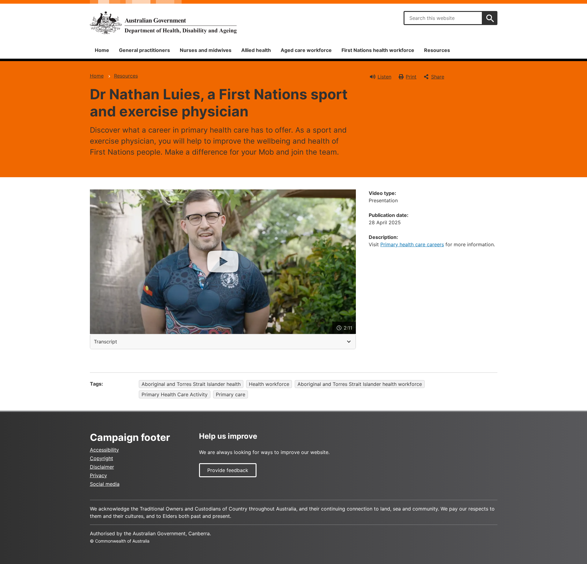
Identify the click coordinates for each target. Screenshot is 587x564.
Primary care (230, 394)
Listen (384, 77)
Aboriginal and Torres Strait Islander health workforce (359, 384)
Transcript (105, 342)
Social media (105, 484)
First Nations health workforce (377, 50)
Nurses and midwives (205, 50)
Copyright (101, 458)
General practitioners (144, 50)
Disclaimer (102, 467)
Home (102, 50)
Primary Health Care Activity (175, 394)
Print (411, 77)
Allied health (256, 50)
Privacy (98, 475)
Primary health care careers (412, 244)
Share (437, 77)
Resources (437, 50)
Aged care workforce (306, 50)
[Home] (163, 22)
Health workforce (269, 384)
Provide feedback (227, 470)
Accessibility (104, 450)
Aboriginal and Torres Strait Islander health (191, 384)
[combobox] (443, 18)
